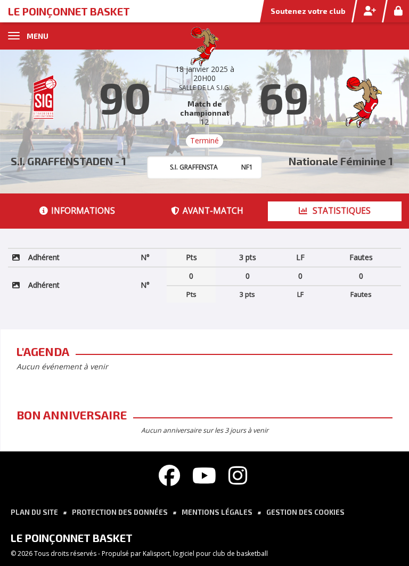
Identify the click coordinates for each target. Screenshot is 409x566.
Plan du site (34, 512)
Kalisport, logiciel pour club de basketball (205, 553)
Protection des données (120, 512)
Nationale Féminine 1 (341, 161)
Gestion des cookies (305, 512)
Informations (83, 210)
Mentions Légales (217, 512)
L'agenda (43, 351)
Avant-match (213, 210)
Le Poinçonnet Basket (69, 11)
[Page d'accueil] (204, 46)
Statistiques (340, 210)
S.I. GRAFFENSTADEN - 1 (68, 161)
